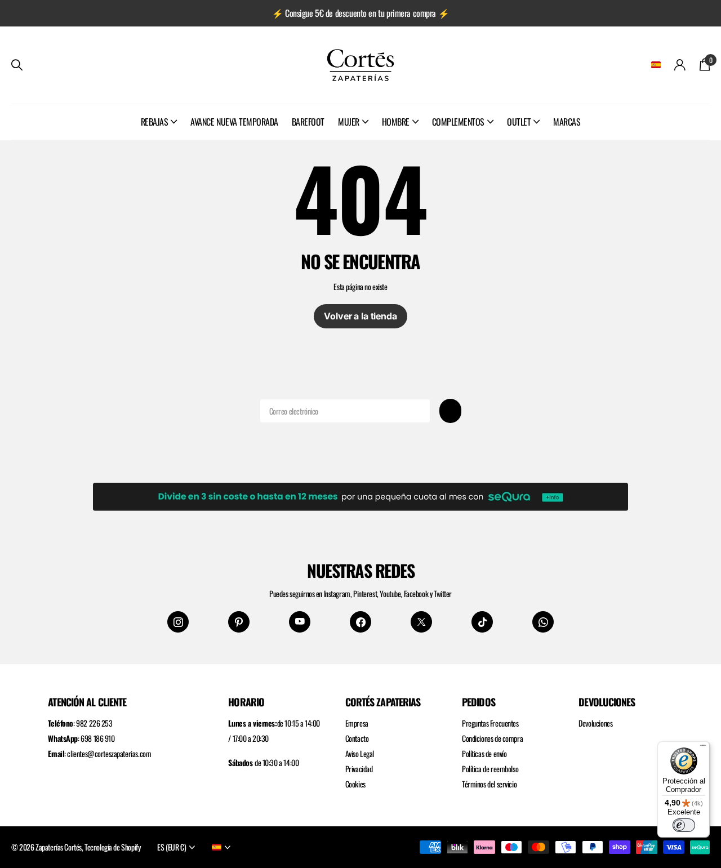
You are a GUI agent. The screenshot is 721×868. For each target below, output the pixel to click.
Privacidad (359, 768)
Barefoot (308, 121)
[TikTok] (482, 622)
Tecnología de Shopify (112, 847)
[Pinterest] (239, 622)
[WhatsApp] (543, 622)
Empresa (356, 723)
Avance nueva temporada (234, 121)
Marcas (566, 121)
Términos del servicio (489, 784)
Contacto (357, 738)
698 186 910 (97, 738)
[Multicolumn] (360, 494)
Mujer (348, 121)
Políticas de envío (484, 753)
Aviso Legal (359, 753)
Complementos (458, 121)
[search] (17, 65)
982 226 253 (94, 723)
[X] (421, 622)
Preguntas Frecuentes (490, 723)
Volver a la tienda (360, 316)
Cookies (355, 784)
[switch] (684, 825)
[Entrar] (680, 65)
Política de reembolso (490, 768)
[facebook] (360, 622)
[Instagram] (178, 622)
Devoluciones (595, 723)
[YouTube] (299, 622)
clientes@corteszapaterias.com (109, 753)
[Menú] (703, 748)
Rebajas (154, 121)
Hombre (396, 121)
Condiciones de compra (492, 738)
